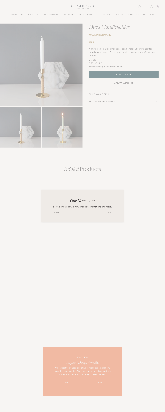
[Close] (120, 193)
